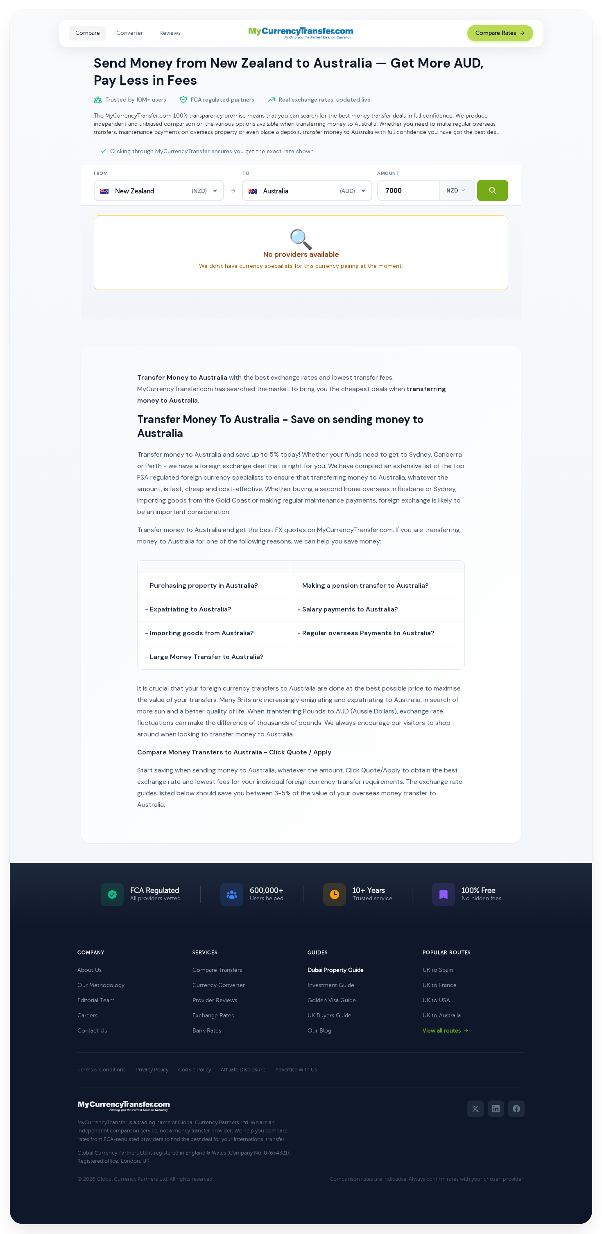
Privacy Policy (152, 1070)
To (245, 173)
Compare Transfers (217, 970)
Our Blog (319, 1031)
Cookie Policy (194, 1070)
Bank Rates (206, 1031)
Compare (87, 33)
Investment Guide (331, 985)
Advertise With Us (296, 1070)
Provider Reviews (214, 1000)
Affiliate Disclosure (243, 1070)
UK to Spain (438, 970)
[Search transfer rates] (492, 190)
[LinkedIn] (496, 1108)
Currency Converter (218, 985)
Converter (129, 33)
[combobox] (159, 190)
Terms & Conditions (101, 1070)
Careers (87, 1015)
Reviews (170, 33)
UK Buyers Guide (329, 1015)
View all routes (442, 1031)
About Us (89, 970)
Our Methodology (100, 985)
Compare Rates (495, 33)
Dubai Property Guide (336, 970)
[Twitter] (475, 1108)
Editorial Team (96, 1000)
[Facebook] (516, 1108)
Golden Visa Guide (332, 1000)
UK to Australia (442, 1015)
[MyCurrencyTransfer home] (301, 33)
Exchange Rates (213, 1015)
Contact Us (92, 1031)
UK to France (440, 985)
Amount (388, 173)
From (101, 173)
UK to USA (436, 1000)
